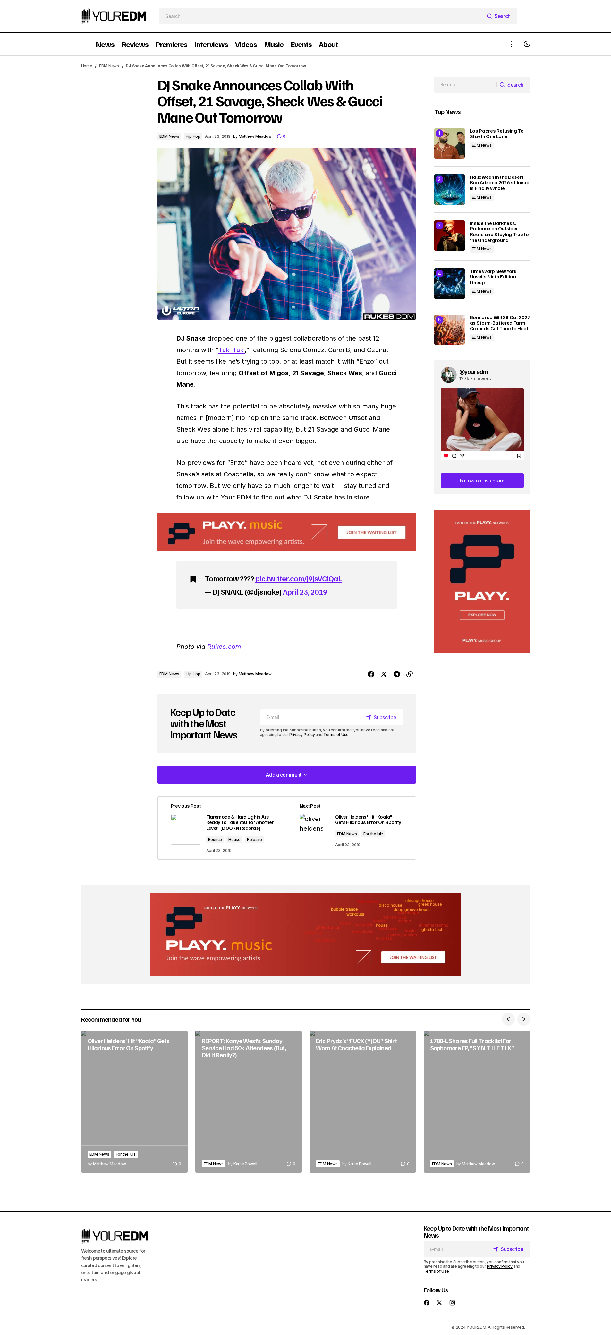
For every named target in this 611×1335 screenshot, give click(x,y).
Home (86, 65)
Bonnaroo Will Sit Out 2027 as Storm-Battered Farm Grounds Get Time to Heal (500, 323)
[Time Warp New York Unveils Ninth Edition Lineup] (449, 283)
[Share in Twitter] (384, 674)
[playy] (286, 532)
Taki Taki (231, 350)
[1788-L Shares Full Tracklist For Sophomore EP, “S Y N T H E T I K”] (477, 1102)
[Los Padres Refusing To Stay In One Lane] (449, 143)
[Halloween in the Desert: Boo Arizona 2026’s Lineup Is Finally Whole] (449, 189)
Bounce (215, 839)
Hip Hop (193, 136)
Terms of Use (336, 734)
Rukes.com (224, 646)
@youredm (473, 371)
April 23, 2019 (305, 591)
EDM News (109, 65)
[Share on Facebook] (371, 674)
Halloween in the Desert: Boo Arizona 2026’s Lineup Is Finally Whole (500, 182)
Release (254, 839)
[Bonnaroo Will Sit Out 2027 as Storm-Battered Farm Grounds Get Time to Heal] (449, 330)
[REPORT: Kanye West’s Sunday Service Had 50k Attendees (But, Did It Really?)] (248, 1102)
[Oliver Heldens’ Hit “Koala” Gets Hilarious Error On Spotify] (134, 1102)
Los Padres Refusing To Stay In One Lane (497, 133)
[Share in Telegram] (396, 674)
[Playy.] (305, 934)
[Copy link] (409, 674)
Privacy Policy (302, 734)
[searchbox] (321, 16)
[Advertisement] (482, 582)
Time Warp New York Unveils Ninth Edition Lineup (493, 276)
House (234, 839)
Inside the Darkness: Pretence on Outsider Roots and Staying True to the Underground (499, 231)
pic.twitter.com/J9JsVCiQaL (298, 578)
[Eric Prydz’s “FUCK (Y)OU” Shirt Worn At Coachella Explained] (363, 1102)
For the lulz (373, 833)
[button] (84, 44)
